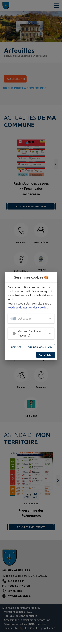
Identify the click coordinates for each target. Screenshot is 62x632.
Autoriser (45, 354)
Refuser (16, 347)
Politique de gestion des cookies (28, 307)
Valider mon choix (40, 347)
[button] (31, 319)
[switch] (11, 333)
